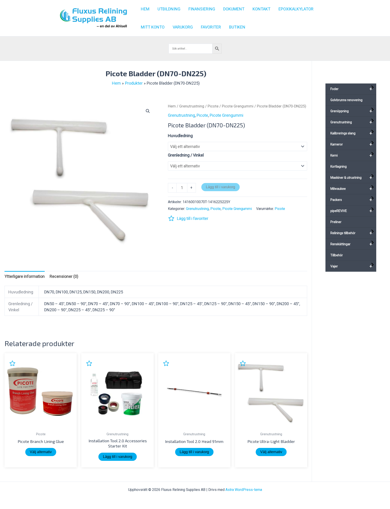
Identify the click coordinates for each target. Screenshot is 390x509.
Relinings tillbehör (351, 233)
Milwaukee (351, 188)
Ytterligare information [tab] (25, 276)
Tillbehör (336, 255)
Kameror (351, 144)
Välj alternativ (41, 452)
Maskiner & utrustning (351, 177)
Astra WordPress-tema (243, 490)
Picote (213, 106)
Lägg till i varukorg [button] (117, 457)
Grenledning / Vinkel (186, 155)
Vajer (351, 266)
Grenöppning (351, 111)
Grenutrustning (191, 106)
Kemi (351, 155)
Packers (351, 199)
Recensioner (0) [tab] (64, 276)
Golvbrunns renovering (346, 100)
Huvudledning (180, 135)
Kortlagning (338, 166)
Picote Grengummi (237, 106)
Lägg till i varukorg (220, 187)
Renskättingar (351, 244)
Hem (172, 106)
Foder (351, 89)
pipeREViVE (351, 211)
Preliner (335, 222)
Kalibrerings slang (351, 133)
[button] (148, 111)
